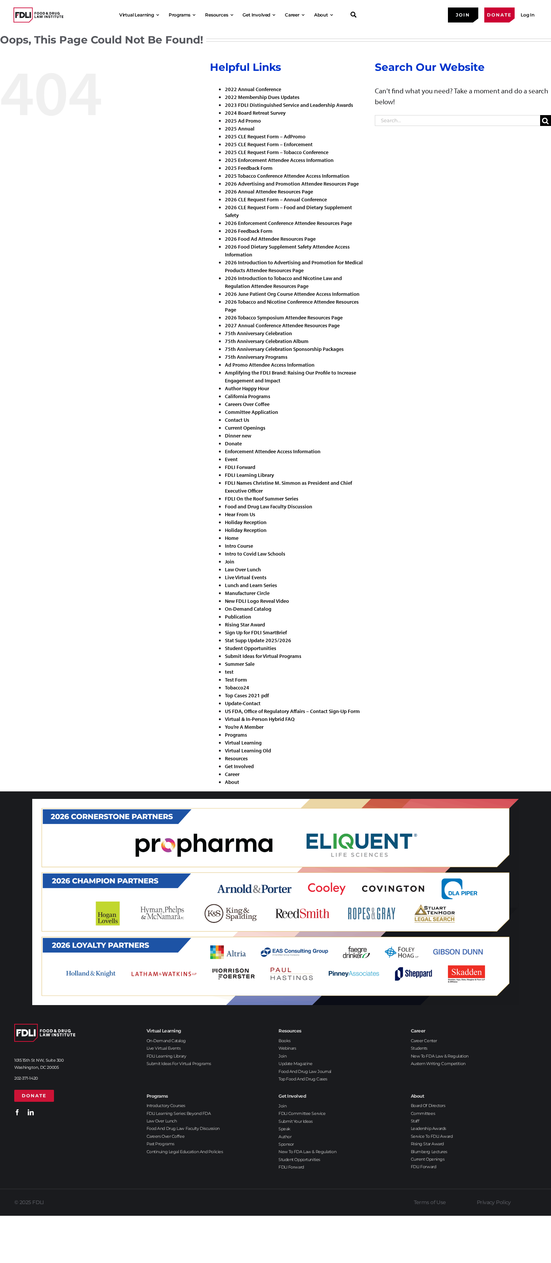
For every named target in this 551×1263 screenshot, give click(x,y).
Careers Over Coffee (247, 404)
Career (232, 774)
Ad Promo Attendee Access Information (269, 364)
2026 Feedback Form (249, 231)
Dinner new (238, 435)
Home (231, 538)
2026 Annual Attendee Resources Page (269, 191)
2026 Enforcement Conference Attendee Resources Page (288, 223)
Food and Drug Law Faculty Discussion (268, 506)
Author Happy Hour (247, 388)
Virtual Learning (243, 742)
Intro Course (239, 545)
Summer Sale (240, 664)
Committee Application (251, 412)
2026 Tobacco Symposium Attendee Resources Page (284, 317)
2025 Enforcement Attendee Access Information (279, 160)
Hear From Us (240, 514)
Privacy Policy (494, 1202)
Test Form (236, 679)
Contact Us (237, 420)
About (232, 782)
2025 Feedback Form (249, 168)
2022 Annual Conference (253, 89)
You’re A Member (244, 727)
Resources (236, 758)
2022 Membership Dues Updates (262, 97)
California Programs (247, 396)
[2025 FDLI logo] (38, 14)
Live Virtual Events (246, 577)
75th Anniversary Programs (256, 357)
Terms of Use (430, 1202)
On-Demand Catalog (248, 608)
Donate (233, 443)
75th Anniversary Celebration (258, 333)
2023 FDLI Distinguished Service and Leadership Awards (289, 105)
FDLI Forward (240, 467)
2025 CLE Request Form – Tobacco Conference (276, 152)
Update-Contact (243, 703)
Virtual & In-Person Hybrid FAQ (260, 719)
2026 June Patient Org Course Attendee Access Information (292, 294)
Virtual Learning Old (248, 750)
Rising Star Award (245, 624)
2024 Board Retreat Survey (255, 112)
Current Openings (245, 427)
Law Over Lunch (243, 569)
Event (231, 459)
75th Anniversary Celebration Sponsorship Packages (284, 349)
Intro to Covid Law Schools (255, 553)
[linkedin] (31, 1112)
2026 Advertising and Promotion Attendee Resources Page (292, 183)
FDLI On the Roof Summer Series (261, 498)
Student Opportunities (250, 648)
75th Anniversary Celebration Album (266, 341)
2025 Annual (240, 128)
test (229, 671)
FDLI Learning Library (249, 475)
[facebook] (17, 1112)
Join (229, 561)
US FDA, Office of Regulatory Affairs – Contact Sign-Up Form (292, 711)
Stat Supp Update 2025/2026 (258, 640)
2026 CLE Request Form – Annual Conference (276, 199)
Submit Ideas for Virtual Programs (263, 656)
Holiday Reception (246, 522)
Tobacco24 (237, 687)
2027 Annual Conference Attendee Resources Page (282, 325)
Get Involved (239, 766)
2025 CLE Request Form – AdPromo (265, 136)
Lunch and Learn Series (251, 585)
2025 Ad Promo (243, 120)
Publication (238, 616)
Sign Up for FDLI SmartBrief (256, 632)
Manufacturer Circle (247, 593)
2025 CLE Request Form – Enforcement (269, 144)
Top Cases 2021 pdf (247, 695)
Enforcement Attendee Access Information (272, 451)
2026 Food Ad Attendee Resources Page (270, 238)
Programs (236, 734)
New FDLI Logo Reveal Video (257, 601)
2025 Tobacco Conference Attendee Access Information (287, 175)
